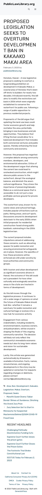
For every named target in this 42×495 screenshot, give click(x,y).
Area (9, 386)
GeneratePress (21, 491)
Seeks (16, 393)
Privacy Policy (27, 484)
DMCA (11, 481)
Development (22, 386)
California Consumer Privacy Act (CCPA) (21, 477)
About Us (15, 473)
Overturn (25, 389)
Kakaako (34, 386)
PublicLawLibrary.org (19, 4)
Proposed (8, 393)
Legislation (9, 389)
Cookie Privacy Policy (24, 481)
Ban (14, 386)
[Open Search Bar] (29, 9)
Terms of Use (14, 484)
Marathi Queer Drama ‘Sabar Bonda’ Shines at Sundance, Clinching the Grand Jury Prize (21, 400)
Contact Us (26, 473)
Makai (17, 389)
